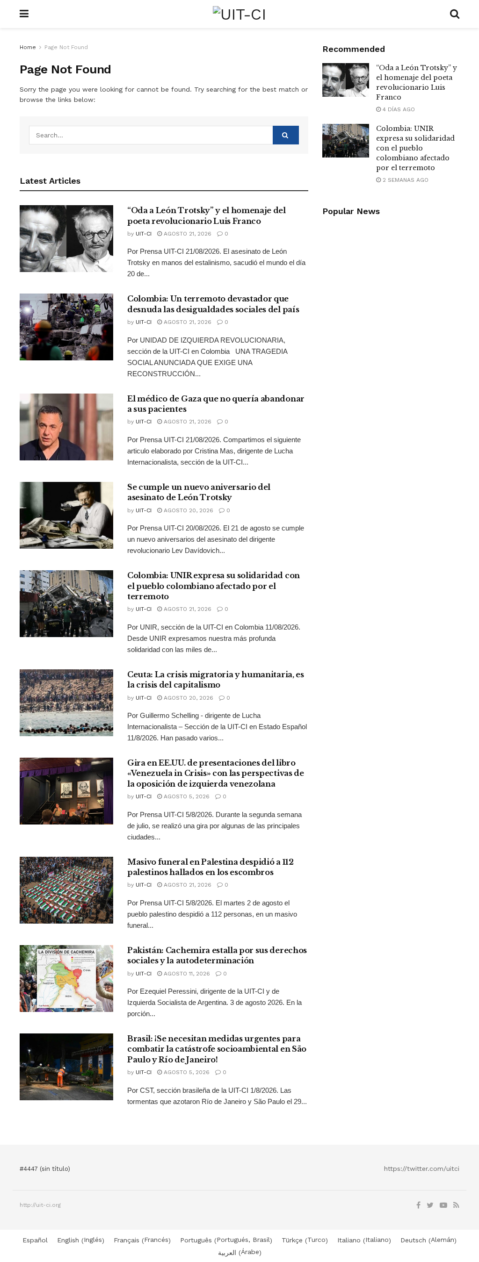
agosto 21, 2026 (186, 233)
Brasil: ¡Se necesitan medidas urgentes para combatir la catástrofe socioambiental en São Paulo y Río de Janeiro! (216, 1049)
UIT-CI (144, 233)
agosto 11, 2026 (186, 973)
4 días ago (398, 109)
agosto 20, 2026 (187, 510)
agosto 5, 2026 (186, 796)
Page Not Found (66, 47)
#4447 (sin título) (45, 1168)
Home (28, 47)
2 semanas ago (404, 180)
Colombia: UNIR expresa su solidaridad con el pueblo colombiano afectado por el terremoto (213, 586)
